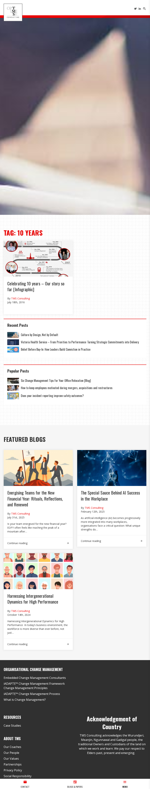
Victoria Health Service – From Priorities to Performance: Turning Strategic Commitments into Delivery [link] (80, 342)
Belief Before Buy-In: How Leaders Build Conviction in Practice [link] (55, 349)
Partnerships (13, 764)
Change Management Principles (26, 688)
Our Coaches (12, 747)
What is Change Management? (25, 700)
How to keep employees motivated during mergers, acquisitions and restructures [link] (66, 388)
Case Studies (12, 726)
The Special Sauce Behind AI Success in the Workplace (110, 495)
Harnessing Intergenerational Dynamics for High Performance (33, 598)
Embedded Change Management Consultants (35, 678)
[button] (125, 784)
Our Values (11, 759)
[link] (13, 335)
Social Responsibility (17, 776)
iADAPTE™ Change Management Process (32, 694)
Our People (11, 753)
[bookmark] (13, 12)
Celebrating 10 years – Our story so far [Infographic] (35, 286)
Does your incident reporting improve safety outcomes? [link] (52, 395)
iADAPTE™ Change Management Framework (34, 684)
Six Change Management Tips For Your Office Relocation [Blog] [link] (56, 380)
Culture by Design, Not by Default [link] (40, 335)
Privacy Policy (13, 770)
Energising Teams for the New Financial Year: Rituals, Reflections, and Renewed (35, 498)
